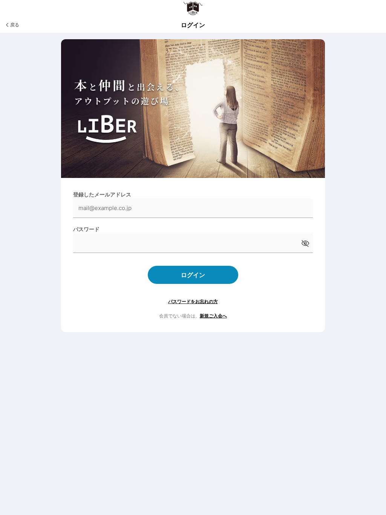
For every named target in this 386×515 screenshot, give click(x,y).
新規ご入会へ (213, 316)
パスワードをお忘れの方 (193, 301)
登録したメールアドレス (102, 194)
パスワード (86, 229)
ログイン (193, 275)
